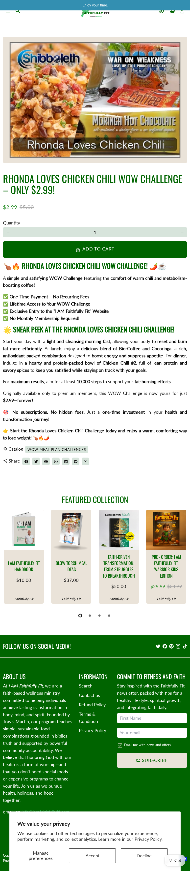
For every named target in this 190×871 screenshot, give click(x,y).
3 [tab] (99, 615)
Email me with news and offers (147, 745)
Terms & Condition (88, 717)
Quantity (11, 222)
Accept (92, 855)
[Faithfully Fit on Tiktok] (185, 646)
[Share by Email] (85, 461)
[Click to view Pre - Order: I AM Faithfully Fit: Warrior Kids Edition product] (166, 530)
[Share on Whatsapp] (56, 461)
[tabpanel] (24, 557)
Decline (144, 855)
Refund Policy (92, 704)
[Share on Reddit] (75, 461)
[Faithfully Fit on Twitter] (158, 646)
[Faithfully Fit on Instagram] (178, 646)
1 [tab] (80, 615)
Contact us (89, 695)
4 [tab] (109, 615)
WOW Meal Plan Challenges (56, 449)
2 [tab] (90, 615)
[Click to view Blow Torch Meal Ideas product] (71, 530)
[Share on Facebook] (26, 461)
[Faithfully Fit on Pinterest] (171, 646)
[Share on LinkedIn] (66, 461)
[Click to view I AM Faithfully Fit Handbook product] (24, 530)
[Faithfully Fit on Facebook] (165, 646)
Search (86, 685)
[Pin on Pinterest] (46, 461)
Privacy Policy (92, 730)
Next (181, 558)
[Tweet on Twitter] (36, 461)
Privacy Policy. (149, 839)
